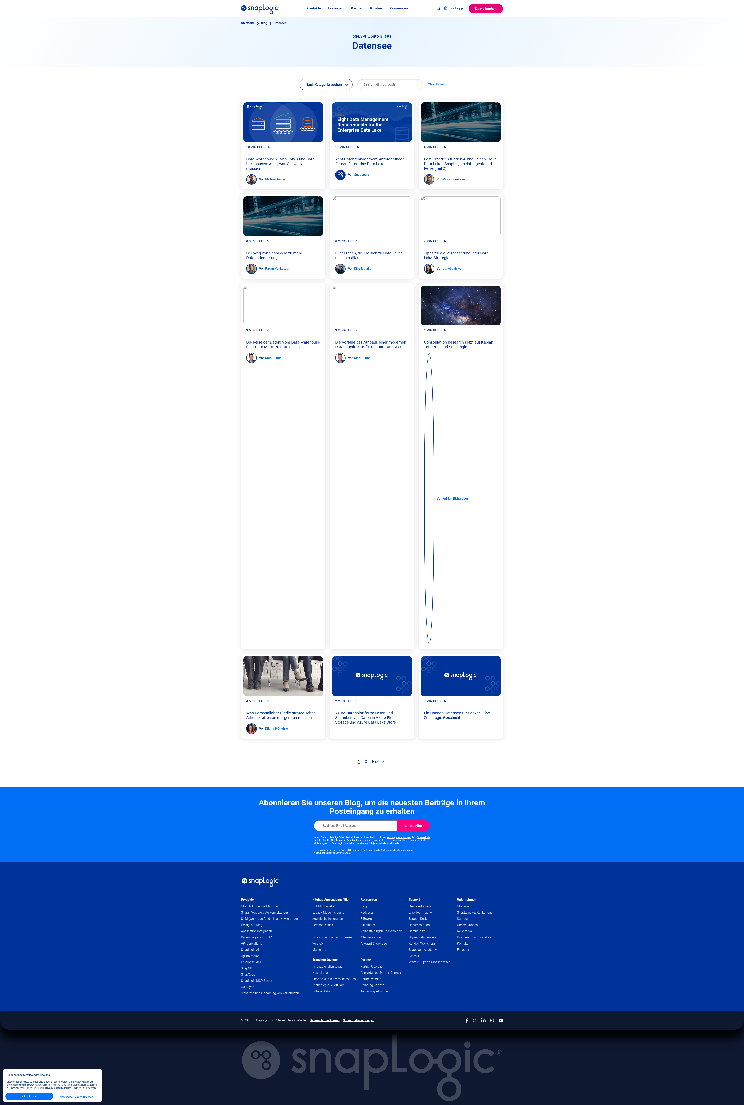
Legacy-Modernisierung (328, 912)
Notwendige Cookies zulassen (76, 1097)
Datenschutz (423, 837)
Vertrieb (317, 943)
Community (424, 931)
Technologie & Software (328, 985)
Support (414, 899)
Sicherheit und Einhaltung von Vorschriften (270, 993)
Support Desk (425, 919)
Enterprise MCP (251, 962)
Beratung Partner (372, 985)
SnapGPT (247, 968)
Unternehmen (466, 899)
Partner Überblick (372, 966)
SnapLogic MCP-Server (256, 981)
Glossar (414, 956)
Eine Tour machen (421, 912)
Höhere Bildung (322, 991)
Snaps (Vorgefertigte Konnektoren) (264, 912)
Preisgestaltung (251, 925)
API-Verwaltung (251, 943)
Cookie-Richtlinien (332, 840)
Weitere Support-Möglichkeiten (429, 962)
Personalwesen (322, 925)
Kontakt (462, 943)
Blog (264, 23)
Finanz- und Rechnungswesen (332, 937)
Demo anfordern (420, 906)
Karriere (462, 919)
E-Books (366, 919)
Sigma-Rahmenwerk (422, 937)
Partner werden (371, 979)
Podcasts (367, 912)
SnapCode (248, 974)
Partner (366, 960)
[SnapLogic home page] (260, 882)
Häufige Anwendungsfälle (330, 899)
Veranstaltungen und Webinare (382, 931)
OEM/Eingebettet (323, 906)
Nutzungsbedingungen (399, 837)
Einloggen (464, 950)
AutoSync (247, 987)
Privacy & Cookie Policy (58, 1087)
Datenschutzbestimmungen (395, 850)
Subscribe (413, 826)
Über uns (463, 906)
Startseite (248, 23)
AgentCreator (250, 956)
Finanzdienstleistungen (328, 966)
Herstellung (320, 973)
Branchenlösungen (325, 960)
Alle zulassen (29, 1096)
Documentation (427, 925)
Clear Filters (436, 84)
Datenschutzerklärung (325, 1020)
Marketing (319, 950)
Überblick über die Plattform (260, 906)
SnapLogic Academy (423, 950)
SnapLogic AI (250, 950)
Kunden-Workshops (422, 943)
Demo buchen (486, 9)
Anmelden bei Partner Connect (381, 973)
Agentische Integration (327, 919)
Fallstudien (368, 925)
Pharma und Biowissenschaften (334, 979)
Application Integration (256, 931)
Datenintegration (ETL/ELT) (259, 937)
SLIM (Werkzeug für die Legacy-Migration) (269, 919)
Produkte (247, 899)
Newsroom (464, 931)
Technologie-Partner (374, 991)
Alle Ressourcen (371, 937)
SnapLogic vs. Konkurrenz (474, 912)
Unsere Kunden (467, 925)
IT (313, 931)
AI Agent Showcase (374, 943)
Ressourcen (369, 899)
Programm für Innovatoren (475, 937)
